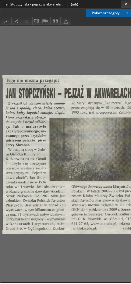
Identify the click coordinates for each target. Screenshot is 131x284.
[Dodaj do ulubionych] (27, 21)
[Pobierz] (6, 21)
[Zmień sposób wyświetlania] (36, 21)
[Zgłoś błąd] (66, 21)
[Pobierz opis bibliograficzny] (45, 21)
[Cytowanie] (55, 21)
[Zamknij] (126, 4)
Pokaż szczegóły (105, 13)
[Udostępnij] (16, 21)
